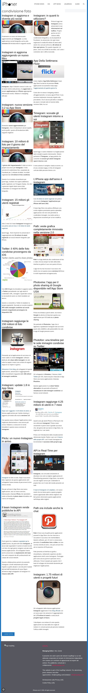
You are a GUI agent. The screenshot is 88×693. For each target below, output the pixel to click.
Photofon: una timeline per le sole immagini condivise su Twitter (49, 343)
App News (57, 4)
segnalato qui (23, 541)
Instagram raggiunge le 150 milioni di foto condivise (15, 324)
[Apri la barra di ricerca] (83, 4)
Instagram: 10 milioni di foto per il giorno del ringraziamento (15, 144)
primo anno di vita (10, 226)
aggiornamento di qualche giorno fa (45, 88)
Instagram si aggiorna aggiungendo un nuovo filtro (15, 55)
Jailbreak (68, 4)
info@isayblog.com (58, 665)
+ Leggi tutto (8, 634)
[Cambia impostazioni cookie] (3, 689)
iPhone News (39, 4)
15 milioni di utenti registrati (45, 199)
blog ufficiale (56, 611)
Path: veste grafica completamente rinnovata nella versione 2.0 (48, 229)
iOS (49, 4)
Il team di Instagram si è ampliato (44, 490)
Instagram (5, 477)
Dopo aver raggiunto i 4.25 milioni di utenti (15, 411)
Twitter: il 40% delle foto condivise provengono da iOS (16, 251)
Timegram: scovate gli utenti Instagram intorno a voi (48, 116)
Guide (77, 4)
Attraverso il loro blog (9, 369)
